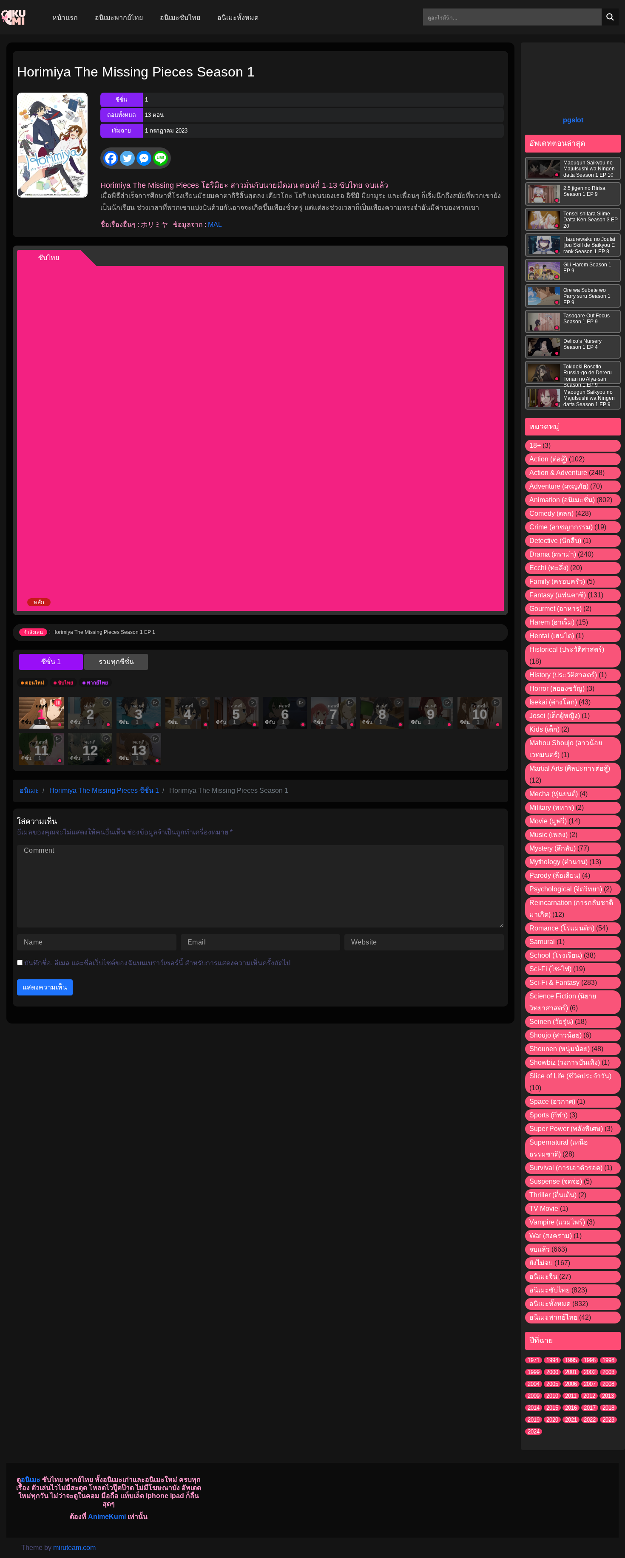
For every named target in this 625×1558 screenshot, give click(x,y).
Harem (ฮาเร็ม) (551, 622)
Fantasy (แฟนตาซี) (557, 595)
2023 (608, 1420)
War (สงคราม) (550, 1235)
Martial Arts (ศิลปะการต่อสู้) (569, 768)
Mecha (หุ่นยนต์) (553, 793)
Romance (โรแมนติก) (561, 928)
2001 (571, 1372)
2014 (534, 1408)
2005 (552, 1384)
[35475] (51, 662)
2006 (571, 1384)
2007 (590, 1384)
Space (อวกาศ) (552, 1101)
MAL (215, 224)
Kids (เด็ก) (544, 729)
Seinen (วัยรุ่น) (551, 1021)
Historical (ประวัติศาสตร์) (566, 649)
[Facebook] (110, 158)
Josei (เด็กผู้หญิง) (554, 715)
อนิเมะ (30, 1479)
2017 (590, 1408)
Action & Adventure (558, 472)
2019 (534, 1420)
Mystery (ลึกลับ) (552, 848)
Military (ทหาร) (551, 807)
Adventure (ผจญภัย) (558, 486)
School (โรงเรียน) (555, 955)
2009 (534, 1396)
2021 (571, 1420)
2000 (552, 1372)
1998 (608, 1360)
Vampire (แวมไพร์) (557, 1222)
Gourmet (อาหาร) (555, 608)
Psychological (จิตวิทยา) (565, 889)
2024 (534, 1431)
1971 (534, 1360)
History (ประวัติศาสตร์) (563, 675)
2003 (608, 1372)
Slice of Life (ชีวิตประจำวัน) (570, 1076)
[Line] (160, 158)
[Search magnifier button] (610, 16)
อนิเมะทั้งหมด (550, 1303)
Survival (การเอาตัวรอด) (565, 1167)
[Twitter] (127, 158)
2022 (590, 1420)
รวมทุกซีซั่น (116, 661)
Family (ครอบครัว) (557, 581)
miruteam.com (74, 1547)
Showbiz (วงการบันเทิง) (564, 1062)
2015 (552, 1408)
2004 (534, 1384)
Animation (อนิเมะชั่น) (562, 499)
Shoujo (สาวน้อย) (555, 1035)
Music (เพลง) (548, 834)
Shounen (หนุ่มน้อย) (559, 1048)
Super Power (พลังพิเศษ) (566, 1128)
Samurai (542, 941)
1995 (571, 1360)
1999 (534, 1372)
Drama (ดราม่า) (552, 554)
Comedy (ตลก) (551, 513)
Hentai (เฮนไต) (551, 635)
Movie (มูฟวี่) (548, 821)
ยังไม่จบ (541, 1263)
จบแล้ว (539, 1249)
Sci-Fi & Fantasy (554, 982)
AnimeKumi (107, 1516)
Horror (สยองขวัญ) (557, 688)
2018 (608, 1408)
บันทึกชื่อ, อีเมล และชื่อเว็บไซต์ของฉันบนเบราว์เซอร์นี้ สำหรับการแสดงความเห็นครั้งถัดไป (157, 963)
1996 (590, 1360)
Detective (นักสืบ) (555, 540)
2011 (571, 1396)
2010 (552, 1396)
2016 (571, 1408)
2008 (608, 1384)
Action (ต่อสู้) (548, 459)
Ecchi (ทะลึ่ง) (548, 567)
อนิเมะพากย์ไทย (553, 1317)
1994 (552, 1360)
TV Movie (543, 1208)
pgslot (573, 120)
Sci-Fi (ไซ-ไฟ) (550, 969)
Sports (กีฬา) (548, 1115)
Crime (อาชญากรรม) (561, 527)
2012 (589, 1396)
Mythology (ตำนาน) (558, 861)
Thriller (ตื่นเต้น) (553, 1195)
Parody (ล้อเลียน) (554, 875)
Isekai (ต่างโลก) (553, 702)
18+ (535, 445)
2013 (608, 1396)
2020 (552, 1420)
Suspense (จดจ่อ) (555, 1181)
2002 (590, 1372)
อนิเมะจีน (543, 1276)
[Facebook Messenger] (143, 158)
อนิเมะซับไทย (549, 1290)
